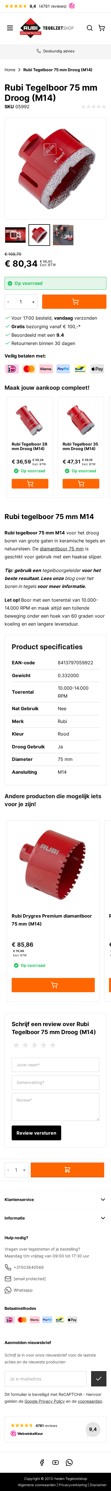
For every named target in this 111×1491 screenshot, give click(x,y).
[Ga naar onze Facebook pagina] (42, 1462)
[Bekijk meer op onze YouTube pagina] (55, 1462)
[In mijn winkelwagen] (74, 302)
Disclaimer (98, 1485)
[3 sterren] (34, 1045)
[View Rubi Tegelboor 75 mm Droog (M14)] (15, 235)
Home (10, 69)
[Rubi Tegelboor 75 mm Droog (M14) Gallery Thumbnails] (39, 235)
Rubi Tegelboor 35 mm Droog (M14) (80, 446)
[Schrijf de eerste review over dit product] (93, 107)
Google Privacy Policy (44, 1401)
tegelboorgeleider (62, 570)
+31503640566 (29, 1267)
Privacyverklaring (73, 1485)
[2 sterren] (25, 1045)
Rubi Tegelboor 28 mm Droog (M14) (29, 446)
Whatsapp (23, 1290)
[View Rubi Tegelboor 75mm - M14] (39, 235)
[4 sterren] (43, 1045)
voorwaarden (90, 1401)
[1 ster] (16, 1045)
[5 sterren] (52, 1045)
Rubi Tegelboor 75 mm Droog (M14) (57, 69)
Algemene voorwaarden (37, 1485)
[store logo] (47, 27)
